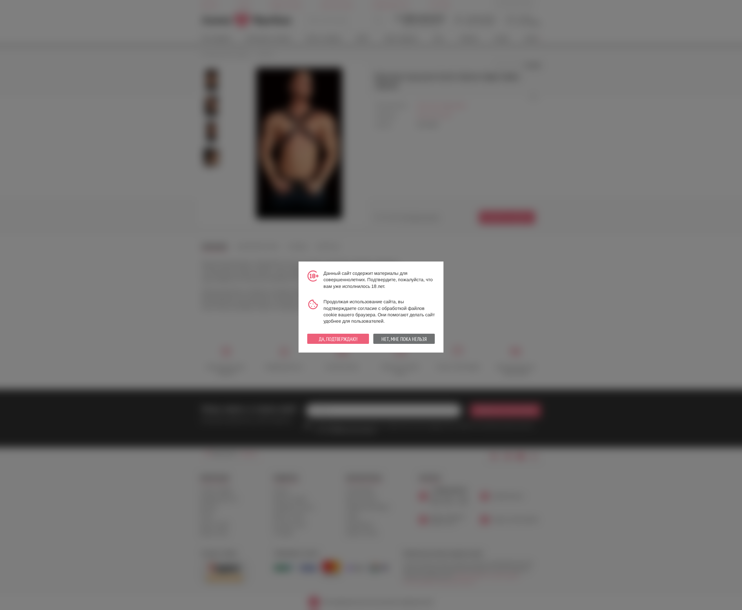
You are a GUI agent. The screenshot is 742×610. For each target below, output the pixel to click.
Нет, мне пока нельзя (404, 339)
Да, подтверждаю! (338, 339)
